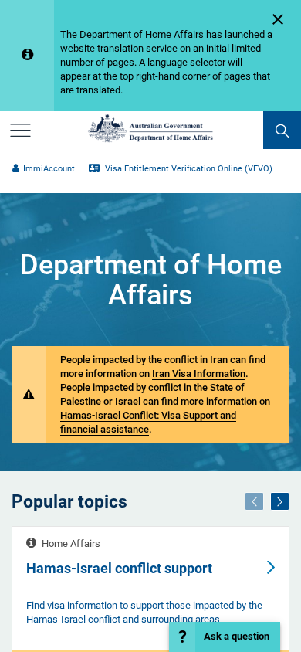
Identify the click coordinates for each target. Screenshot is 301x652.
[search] (282, 130)
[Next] (279, 501)
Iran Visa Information (198, 373)
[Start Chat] (224, 637)
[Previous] (254, 501)
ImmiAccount (48, 169)
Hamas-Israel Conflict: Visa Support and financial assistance (148, 422)
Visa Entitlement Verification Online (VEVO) (187, 169)
